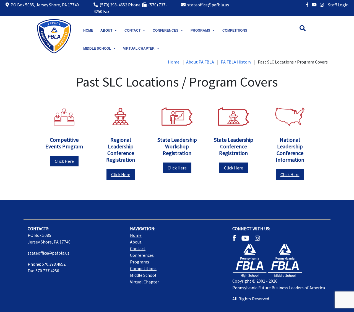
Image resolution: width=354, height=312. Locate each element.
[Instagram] (322, 4)
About (106, 30)
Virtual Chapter (139, 48)
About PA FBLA (200, 62)
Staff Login (338, 4)
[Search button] (308, 29)
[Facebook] (307, 4)
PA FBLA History (236, 62)
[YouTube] (314, 4)
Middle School (143, 275)
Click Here (64, 161)
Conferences (165, 30)
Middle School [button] (97, 48)
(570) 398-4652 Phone (120, 4)
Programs (200, 30)
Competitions (234, 30)
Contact (132, 30)
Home (88, 30)
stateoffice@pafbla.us (208, 4)
